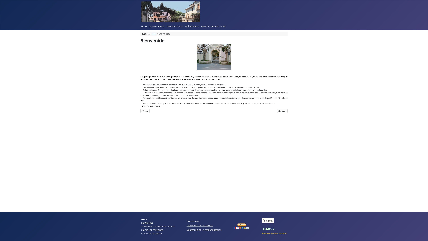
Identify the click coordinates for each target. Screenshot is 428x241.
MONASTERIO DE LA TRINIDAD (200, 225)
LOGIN (144, 219)
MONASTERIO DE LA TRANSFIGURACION (204, 230)
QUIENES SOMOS (156, 26)
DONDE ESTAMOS (175, 26)
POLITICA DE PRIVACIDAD (152, 230)
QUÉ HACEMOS (192, 26)
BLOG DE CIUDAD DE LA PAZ (213, 26)
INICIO (144, 26)
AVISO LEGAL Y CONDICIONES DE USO (158, 226)
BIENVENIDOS (147, 223)
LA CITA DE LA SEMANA (151, 234)
